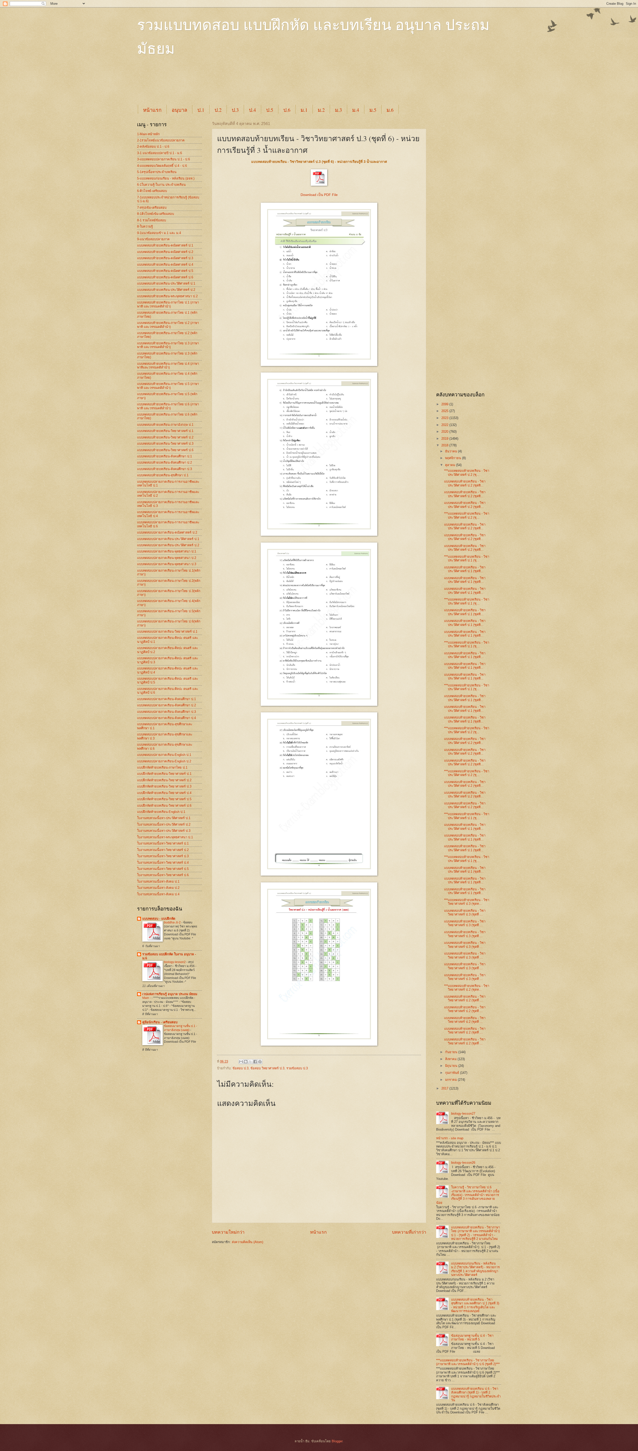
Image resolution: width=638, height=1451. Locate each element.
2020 (445, 431)
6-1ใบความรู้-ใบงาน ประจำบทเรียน (161, 184)
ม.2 (321, 110)
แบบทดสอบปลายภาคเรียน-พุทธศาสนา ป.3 (166, 564)
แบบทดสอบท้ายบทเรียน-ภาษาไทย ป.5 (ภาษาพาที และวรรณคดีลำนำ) (168, 385)
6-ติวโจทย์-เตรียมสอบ (152, 191)
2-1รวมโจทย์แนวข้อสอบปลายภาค (161, 140)
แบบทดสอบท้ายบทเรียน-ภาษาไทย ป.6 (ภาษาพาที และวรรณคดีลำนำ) (168, 406)
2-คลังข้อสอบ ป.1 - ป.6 (153, 146)
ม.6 (390, 110)
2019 (445, 438)
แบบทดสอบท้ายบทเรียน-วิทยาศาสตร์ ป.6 (165, 450)
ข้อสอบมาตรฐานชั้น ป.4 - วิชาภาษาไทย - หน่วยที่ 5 (472, 1337)
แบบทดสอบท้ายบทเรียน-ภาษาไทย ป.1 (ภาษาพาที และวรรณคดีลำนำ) (168, 304)
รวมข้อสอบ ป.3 (297, 1068)
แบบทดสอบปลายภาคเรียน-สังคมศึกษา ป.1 (166, 699)
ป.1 (200, 110)
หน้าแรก (152, 110)
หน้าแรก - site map (449, 1138)
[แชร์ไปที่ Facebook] (255, 1061)
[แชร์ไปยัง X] (250, 1061)
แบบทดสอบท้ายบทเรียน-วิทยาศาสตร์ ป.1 (165, 431)
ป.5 (269, 110)
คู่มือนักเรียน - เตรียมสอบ (159, 1022)
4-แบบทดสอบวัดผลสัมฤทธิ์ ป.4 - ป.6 (162, 166)
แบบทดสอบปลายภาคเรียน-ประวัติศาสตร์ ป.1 (168, 539)
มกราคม (451, 1080)
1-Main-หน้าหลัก (148, 134)
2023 (445, 418)
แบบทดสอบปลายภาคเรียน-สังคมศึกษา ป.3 (166, 712)
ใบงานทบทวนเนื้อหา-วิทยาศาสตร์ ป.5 (163, 869)
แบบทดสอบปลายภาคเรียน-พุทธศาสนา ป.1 (166, 551)
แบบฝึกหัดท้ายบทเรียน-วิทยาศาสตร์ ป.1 (164, 774)
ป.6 (286, 110)
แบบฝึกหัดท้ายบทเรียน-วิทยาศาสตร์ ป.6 (164, 805)
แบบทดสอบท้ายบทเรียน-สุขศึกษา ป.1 (162, 475)
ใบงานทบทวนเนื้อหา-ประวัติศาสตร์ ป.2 (163, 824)
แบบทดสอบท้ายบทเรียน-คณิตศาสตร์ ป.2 (165, 252)
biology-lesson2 (175, 962)
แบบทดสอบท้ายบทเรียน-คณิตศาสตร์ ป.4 (165, 264)
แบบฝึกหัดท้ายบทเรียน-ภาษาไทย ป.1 (162, 767)
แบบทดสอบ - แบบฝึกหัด (158, 918)
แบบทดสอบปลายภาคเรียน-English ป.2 (164, 761)
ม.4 (355, 110)
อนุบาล (179, 110)
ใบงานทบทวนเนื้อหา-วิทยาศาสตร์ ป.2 (163, 850)
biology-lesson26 (463, 1162)
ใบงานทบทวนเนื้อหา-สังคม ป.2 (158, 888)
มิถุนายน (451, 1066)
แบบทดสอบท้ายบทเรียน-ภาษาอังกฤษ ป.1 (165, 424)
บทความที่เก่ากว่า (409, 1232)
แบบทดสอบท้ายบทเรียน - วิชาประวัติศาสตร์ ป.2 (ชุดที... (464, 483)
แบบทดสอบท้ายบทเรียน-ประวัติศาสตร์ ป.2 (166, 290)
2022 (445, 425)
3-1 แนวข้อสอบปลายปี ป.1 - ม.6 (159, 153)
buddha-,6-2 (172, 922)
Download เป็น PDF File (319, 195)
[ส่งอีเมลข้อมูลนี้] (241, 1061)
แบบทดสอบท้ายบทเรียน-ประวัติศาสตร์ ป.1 (166, 283)
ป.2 (218, 110)
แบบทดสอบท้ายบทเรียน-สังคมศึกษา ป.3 (164, 469)
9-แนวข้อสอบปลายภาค (153, 239)
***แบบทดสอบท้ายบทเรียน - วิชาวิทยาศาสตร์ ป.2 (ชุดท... (466, 987)
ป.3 (235, 110)
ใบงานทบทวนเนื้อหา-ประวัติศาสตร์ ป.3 (163, 831)
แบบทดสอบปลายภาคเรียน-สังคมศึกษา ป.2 (166, 705)
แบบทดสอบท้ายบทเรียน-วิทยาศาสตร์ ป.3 (165, 443)
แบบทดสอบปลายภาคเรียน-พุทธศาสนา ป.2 (166, 558)
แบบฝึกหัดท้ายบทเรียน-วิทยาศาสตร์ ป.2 (164, 780)
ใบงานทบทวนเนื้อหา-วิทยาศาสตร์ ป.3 (163, 856)
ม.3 (338, 110)
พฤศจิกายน (453, 458)
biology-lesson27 (463, 1113)
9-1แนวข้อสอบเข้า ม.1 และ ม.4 (159, 233)
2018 (445, 445)
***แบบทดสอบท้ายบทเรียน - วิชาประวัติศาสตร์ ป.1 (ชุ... (466, 558)
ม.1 (304, 110)
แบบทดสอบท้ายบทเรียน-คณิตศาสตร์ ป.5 (165, 271)
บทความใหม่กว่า (228, 1232)
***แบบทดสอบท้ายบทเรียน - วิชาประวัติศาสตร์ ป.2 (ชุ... (466, 472)
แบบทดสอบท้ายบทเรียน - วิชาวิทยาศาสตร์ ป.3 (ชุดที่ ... (464, 912)
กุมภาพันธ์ (452, 1073)
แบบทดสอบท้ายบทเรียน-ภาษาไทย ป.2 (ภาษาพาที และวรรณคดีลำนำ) (168, 324)
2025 (445, 411)
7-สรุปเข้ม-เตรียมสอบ (151, 207)
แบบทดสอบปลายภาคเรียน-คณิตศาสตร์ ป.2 (167, 532)
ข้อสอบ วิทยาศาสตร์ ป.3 (267, 1068)
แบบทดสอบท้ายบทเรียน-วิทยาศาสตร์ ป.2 (165, 437)
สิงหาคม (451, 1059)
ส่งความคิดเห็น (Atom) (247, 1242)
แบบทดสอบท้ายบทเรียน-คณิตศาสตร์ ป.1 (165, 245)
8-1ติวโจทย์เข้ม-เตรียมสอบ (155, 214)
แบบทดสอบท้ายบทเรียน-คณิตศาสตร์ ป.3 (165, 258)
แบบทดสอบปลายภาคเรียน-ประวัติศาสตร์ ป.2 (168, 545)
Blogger (337, 1441)
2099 (445, 404)
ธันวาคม (451, 451)
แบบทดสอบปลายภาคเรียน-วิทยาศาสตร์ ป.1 (167, 631)
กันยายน (451, 1052)
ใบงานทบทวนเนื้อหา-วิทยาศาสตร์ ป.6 (163, 875)
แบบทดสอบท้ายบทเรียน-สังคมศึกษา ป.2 (164, 462)
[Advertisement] (258, 85)
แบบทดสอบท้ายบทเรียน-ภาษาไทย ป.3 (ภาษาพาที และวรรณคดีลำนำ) (168, 345)
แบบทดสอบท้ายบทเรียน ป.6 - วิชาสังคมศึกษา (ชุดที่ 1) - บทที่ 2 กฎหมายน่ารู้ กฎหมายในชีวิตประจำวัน (476, 1394)
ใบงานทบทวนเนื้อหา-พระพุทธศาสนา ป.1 (165, 837)
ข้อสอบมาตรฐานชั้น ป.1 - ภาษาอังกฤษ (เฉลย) (180, 1028)
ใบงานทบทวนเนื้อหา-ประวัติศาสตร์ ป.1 (163, 818)
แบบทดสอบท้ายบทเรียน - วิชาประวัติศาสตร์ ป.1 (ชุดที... (464, 569)
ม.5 (372, 110)
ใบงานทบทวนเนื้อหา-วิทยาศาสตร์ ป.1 (163, 843)
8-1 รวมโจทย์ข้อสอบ (151, 220)
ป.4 (252, 110)
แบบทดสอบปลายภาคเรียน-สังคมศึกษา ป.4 (166, 718)
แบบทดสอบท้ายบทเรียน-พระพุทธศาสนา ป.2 (167, 296)
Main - (147, 998)
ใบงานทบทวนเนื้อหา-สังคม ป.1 (158, 881)
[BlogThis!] (245, 1061)
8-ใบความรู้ (145, 226)
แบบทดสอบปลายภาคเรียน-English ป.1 (164, 755)
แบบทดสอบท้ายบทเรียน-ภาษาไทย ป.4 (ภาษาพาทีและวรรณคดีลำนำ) (168, 365)
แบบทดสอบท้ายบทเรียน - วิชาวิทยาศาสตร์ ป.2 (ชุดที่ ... (464, 998)
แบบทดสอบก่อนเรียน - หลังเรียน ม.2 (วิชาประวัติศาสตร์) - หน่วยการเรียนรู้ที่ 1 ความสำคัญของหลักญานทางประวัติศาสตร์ (475, 1269)
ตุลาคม (450, 465)
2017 (445, 1088)
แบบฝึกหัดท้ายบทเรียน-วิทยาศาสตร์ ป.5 (164, 799)
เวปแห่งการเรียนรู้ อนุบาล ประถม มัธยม (169, 994)
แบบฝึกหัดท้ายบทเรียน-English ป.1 (161, 812)
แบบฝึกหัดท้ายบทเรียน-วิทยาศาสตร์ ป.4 (164, 793)
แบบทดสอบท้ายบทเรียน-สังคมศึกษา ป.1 (164, 456)
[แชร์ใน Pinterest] (259, 1061)
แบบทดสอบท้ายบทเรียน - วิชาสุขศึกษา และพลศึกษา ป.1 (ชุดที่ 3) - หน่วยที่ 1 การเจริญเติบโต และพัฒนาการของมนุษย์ (475, 1305)
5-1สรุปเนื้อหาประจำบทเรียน (156, 172)
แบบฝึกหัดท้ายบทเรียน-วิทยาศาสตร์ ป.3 (164, 786)
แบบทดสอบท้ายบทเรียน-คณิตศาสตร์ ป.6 (165, 277)
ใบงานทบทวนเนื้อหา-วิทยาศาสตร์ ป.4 (163, 862)
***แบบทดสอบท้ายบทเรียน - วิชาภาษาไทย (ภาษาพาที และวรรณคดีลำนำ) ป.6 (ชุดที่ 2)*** (468, 1362)
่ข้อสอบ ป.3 (240, 1068)
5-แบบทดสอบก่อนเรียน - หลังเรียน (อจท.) (165, 178)
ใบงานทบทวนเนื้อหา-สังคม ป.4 (158, 894)
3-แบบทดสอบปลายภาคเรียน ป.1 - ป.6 (163, 159)
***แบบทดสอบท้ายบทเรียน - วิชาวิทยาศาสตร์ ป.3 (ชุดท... (466, 902)
